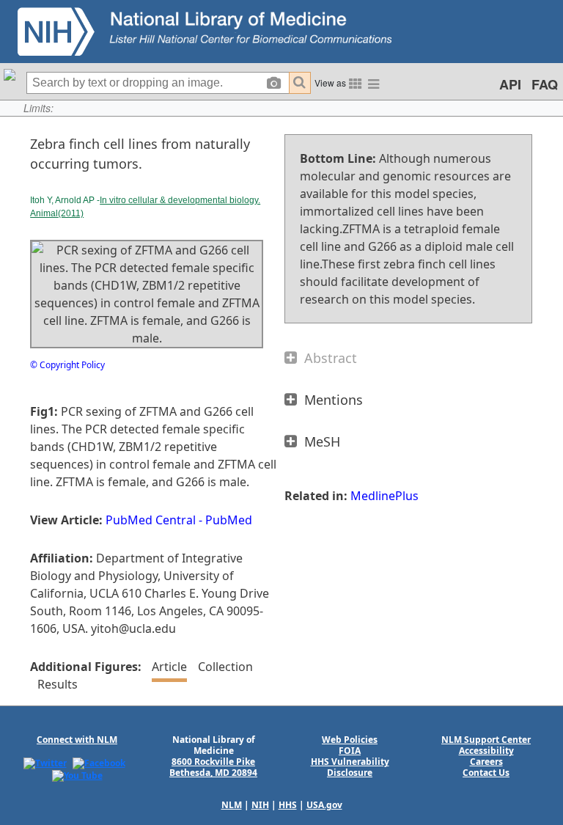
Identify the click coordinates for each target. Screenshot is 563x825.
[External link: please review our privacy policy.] (45, 762)
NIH (260, 805)
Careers (486, 761)
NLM (231, 805)
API (510, 84)
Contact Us (486, 772)
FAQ (544, 84)
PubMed (228, 520)
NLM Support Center (486, 739)
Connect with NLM (77, 739)
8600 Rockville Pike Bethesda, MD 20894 (213, 767)
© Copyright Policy (67, 365)
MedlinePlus (384, 496)
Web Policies (350, 739)
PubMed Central (151, 520)
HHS (288, 805)
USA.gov (324, 805)
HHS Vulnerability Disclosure (350, 767)
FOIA (350, 750)
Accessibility (486, 750)
